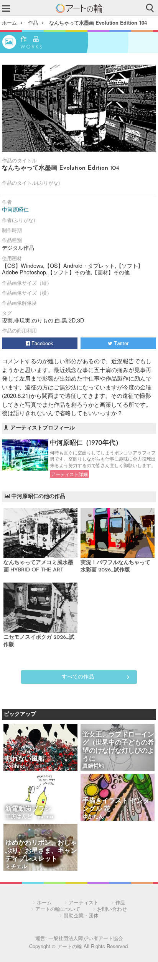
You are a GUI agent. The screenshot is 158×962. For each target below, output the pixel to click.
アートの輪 (79, 8)
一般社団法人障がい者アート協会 (85, 938)
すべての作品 (78, 676)
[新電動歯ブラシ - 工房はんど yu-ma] (40, 798)
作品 (33, 22)
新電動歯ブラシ (28, 809)
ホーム (9, 22)
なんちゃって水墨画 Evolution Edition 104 (98, 22)
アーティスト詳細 (69, 474)
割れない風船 (24, 759)
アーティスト (84, 902)
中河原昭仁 (15, 209)
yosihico (15, 766)
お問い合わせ (112, 908)
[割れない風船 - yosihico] (40, 748)
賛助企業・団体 (81, 915)
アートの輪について (57, 908)
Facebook (41, 343)
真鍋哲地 (93, 766)
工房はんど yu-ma (29, 817)
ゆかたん (93, 817)
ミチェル (16, 867)
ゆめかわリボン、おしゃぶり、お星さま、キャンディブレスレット (41, 851)
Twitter (120, 343)
